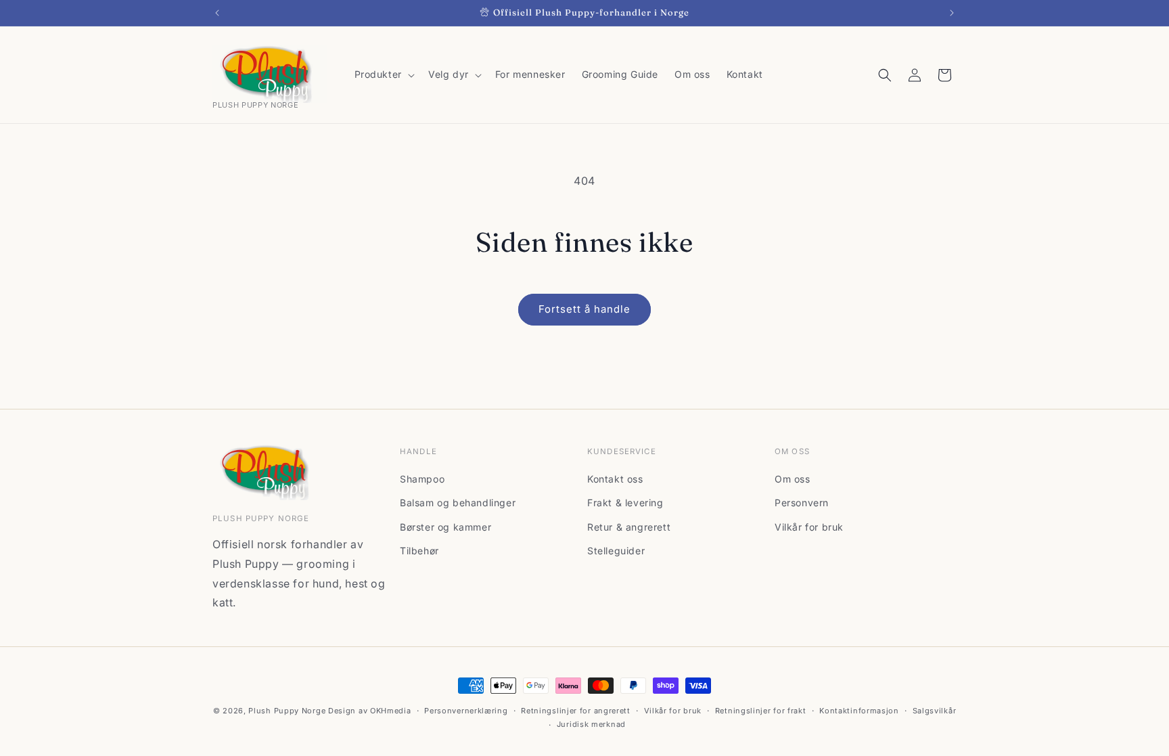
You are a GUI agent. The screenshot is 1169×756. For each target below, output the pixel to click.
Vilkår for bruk (809, 527)
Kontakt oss (615, 479)
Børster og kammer (445, 527)
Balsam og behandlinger (457, 502)
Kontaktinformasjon (859, 710)
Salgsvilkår (935, 710)
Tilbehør (419, 550)
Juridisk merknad (591, 724)
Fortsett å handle (584, 309)
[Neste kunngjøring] (952, 13)
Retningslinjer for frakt (760, 710)
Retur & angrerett (628, 527)
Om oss (792, 479)
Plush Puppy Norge (286, 710)
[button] (383, 74)
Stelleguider (616, 550)
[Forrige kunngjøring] (217, 13)
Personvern (802, 502)
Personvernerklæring (465, 710)
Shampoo (422, 479)
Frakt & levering (625, 502)
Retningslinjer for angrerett (576, 710)
